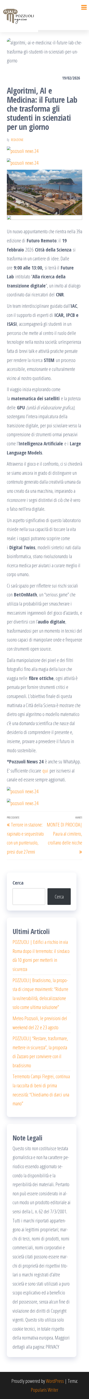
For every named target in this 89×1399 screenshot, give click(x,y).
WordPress (55, 1380)
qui (44, 770)
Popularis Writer (44, 1389)
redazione (17, 140)
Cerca (18, 882)
